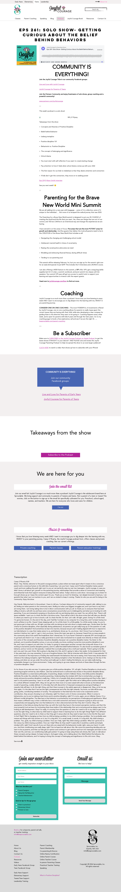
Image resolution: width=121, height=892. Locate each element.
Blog (52, 18)
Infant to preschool (24, 804)
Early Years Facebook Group (24, 865)
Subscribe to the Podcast (60, 455)
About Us (103, 2)
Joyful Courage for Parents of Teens (61, 399)
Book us (17, 830)
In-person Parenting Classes (50, 862)
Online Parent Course (48, 857)
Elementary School (24, 807)
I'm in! (60, 507)
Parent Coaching (30, 18)
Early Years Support (21, 873)
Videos (16, 862)
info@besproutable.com (22, 834)
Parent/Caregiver (23, 790)
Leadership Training (21, 881)
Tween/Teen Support (21, 878)
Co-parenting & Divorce (48, 851)
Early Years (19, 2)
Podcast (61, 18)
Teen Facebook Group (22, 868)
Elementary (29, 2)
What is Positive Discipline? (50, 875)
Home (16, 845)
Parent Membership (47, 848)
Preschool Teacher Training (49, 865)
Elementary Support (21, 875)
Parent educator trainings (89, 548)
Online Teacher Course (48, 859)
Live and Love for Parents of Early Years (61, 394)
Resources (90, 18)
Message (84, 781)
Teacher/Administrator (25, 795)
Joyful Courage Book (75, 18)
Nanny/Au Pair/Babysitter (26, 793)
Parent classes (56, 548)
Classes (17, 18)
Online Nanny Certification (49, 854)
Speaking (43, 18)
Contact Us (102, 18)
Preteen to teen (23, 810)
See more (17, 741)
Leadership (45, 2)
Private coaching (27, 548)
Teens (37, 2)
